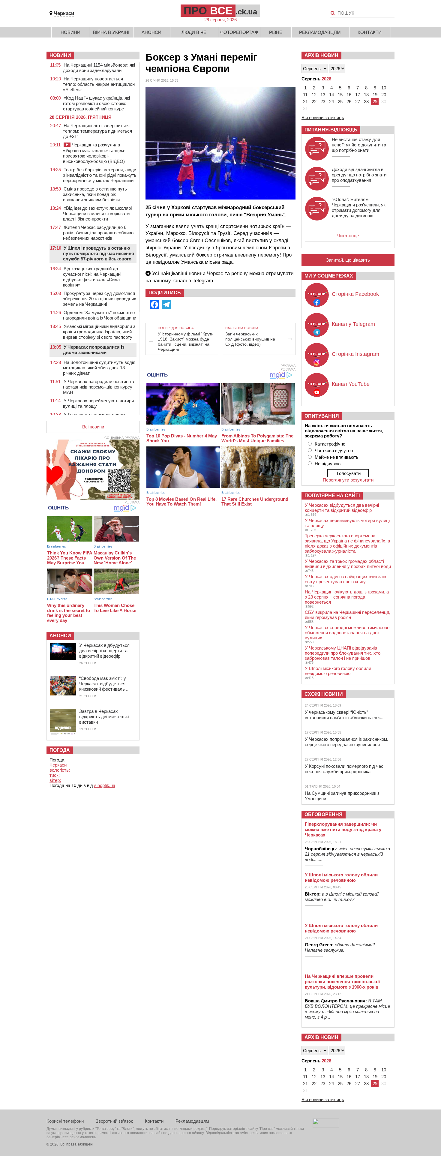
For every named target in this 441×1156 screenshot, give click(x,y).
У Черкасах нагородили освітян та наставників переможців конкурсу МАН (98, 387)
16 (348, 94)
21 (305, 101)
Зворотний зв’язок (114, 1121)
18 (366, 94)
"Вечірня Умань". (265, 215)
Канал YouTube (351, 384)
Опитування (321, 416)
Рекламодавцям (320, 32)
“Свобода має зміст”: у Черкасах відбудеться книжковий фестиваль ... (104, 684)
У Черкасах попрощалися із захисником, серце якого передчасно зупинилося (346, 742)
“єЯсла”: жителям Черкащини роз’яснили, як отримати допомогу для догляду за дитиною (359, 207)
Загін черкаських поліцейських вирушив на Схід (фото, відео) (250, 339)
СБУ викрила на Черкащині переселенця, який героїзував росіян (347, 615)
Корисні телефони (65, 1121)
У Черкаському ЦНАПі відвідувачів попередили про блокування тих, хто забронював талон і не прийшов (342, 653)
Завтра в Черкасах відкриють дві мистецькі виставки (104, 717)
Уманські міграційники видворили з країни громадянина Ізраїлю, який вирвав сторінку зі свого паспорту (99, 332)
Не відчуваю (327, 463)
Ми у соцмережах (328, 275)
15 (340, 94)
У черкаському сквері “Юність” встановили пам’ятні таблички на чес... (345, 715)
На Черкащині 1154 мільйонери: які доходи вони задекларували (99, 67)
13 (322, 94)
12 (314, 94)
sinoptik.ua (104, 785)
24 (331, 101)
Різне (275, 32)
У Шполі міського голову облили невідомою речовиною (338, 671)
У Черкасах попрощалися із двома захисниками (93, 349)
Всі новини (93, 426)
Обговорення (323, 814)
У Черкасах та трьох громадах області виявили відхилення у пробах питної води (348, 564)
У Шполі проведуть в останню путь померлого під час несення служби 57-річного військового (98, 253)
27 (357, 101)
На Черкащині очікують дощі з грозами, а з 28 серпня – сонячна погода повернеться (347, 597)
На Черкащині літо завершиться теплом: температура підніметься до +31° (97, 131)
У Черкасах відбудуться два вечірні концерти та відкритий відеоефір (104, 651)
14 (331, 94)
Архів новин (321, 55)
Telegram (203, 281)
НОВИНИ (60, 55)
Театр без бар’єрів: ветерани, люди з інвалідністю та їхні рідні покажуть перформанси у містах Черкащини (99, 175)
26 (348, 101)
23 (322, 101)
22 (314, 101)
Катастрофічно (330, 443)
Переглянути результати (348, 479)
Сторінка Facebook (355, 294)
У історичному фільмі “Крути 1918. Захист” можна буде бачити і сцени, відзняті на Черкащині (186, 342)
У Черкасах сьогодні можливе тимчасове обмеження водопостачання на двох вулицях (347, 632)
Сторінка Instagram (355, 354)
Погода (60, 750)
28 (366, 101)
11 (305, 94)
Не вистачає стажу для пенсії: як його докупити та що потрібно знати (359, 145)
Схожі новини (323, 694)
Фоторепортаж (239, 32)
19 (375, 94)
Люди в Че (194, 32)
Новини (70, 32)
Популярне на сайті (332, 495)
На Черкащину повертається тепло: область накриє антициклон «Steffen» (99, 84)
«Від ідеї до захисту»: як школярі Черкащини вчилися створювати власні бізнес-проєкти (97, 213)
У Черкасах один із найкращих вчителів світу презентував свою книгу (345, 579)
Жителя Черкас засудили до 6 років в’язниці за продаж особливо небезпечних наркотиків (98, 233)
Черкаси (64, 13)
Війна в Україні (111, 32)
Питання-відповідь (330, 129)
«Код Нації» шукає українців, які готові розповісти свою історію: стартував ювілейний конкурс (96, 103)
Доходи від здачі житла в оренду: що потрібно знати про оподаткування (359, 175)
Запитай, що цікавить (348, 260)
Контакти (370, 32)
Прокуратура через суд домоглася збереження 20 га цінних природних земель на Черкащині (99, 299)
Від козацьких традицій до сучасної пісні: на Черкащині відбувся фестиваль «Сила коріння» (92, 276)
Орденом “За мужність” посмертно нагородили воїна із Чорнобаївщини (99, 315)
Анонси (151, 32)
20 (383, 94)
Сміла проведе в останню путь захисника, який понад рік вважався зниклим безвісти (95, 194)
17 (357, 94)
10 (383, 87)
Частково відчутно (334, 450)
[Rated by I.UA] (326, 1126)
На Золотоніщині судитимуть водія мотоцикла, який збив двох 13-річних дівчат (99, 368)
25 (340, 101)
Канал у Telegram (353, 324)
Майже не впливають (336, 457)
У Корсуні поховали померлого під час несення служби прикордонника (344, 769)
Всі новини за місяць (323, 117)
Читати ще (348, 235)
